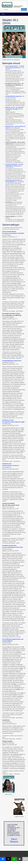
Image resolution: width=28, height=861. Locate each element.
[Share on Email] (19, 859)
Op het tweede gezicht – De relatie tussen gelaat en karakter (14, 66)
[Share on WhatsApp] (14, 859)
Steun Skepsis (14, 840)
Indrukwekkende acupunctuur (13, 96)
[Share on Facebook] (3, 859)
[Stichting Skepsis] (14, 4)
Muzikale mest (10, 464)
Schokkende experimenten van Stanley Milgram (13, 180)
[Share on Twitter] (8, 859)
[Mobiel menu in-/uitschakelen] (25, 14)
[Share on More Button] (25, 859)
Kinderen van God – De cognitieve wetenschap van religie (14, 108)
